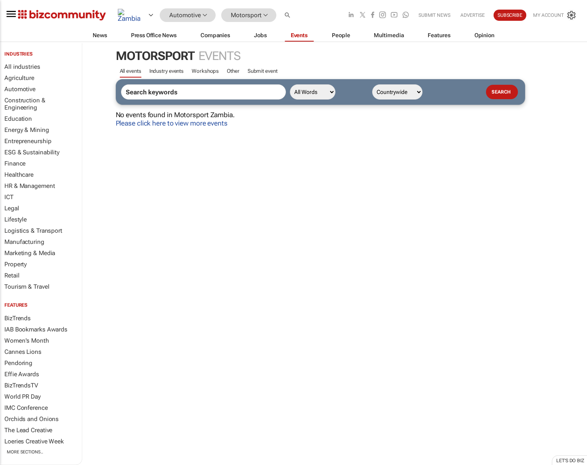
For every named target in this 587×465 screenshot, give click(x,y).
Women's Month (26, 340)
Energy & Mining (26, 130)
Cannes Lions (23, 351)
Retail (11, 275)
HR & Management (29, 186)
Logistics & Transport (33, 230)
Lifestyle (15, 219)
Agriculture (19, 78)
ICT (9, 197)
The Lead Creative (28, 430)
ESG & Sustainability (31, 152)
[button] (288, 15)
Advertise (472, 15)
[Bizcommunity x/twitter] (362, 15)
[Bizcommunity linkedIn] (351, 15)
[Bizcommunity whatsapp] (406, 15)
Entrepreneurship (27, 141)
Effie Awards (21, 374)
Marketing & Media (29, 253)
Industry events (166, 71)
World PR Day (22, 396)
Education (18, 118)
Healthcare (19, 174)
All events (130, 71)
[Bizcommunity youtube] (394, 15)
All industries (22, 66)
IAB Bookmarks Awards (35, 329)
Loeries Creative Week (34, 441)
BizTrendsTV (21, 385)
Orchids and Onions (31, 419)
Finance (15, 163)
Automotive (20, 89)
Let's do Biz (570, 460)
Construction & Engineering (25, 104)
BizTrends (17, 318)
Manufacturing (24, 241)
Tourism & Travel (26, 286)
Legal (11, 208)
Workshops (205, 71)
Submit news (434, 15)
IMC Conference (26, 407)
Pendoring (18, 363)
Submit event (263, 71)
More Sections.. (25, 452)
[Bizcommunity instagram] (382, 15)
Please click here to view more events (172, 123)
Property (15, 264)
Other (233, 71)
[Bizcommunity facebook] (372, 15)
